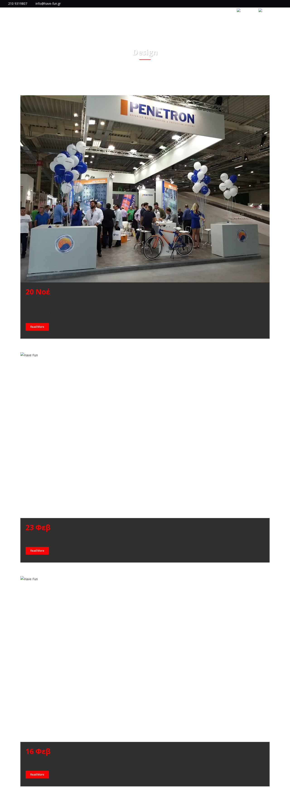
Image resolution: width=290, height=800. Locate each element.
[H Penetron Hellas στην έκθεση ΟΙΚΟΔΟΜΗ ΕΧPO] (145, 188)
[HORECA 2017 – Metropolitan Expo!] (145, 659)
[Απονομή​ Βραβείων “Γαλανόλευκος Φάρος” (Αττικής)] (145, 435)
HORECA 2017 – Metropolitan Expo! (113, 751)
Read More (37, 327)
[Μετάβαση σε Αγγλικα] (245, 10)
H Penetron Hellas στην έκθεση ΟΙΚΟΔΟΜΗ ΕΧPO (139, 291)
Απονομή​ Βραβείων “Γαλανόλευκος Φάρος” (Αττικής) (147, 527)
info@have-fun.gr (48, 3)
